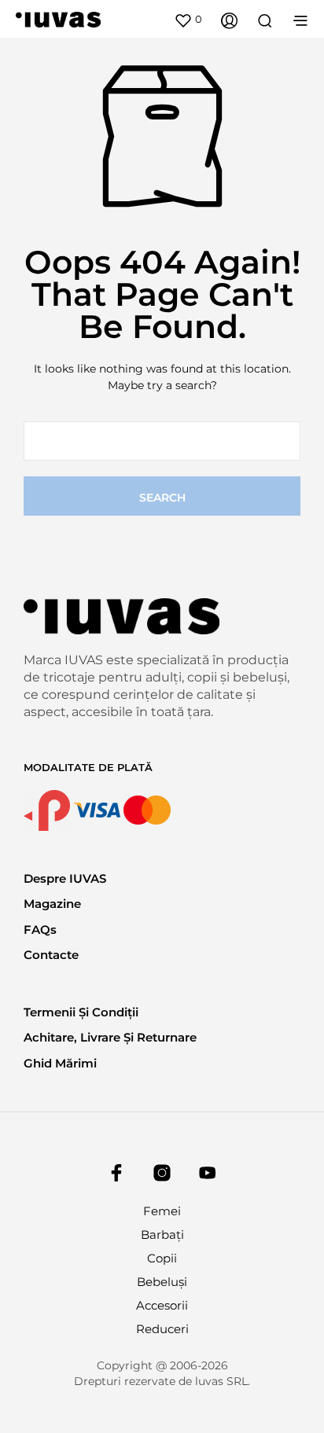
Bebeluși (162, 1281)
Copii (162, 1258)
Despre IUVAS (65, 878)
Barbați (162, 1234)
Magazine (52, 903)
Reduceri (162, 1328)
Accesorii (162, 1305)
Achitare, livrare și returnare (110, 1037)
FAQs (40, 929)
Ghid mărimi (60, 1063)
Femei (162, 1210)
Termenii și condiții (81, 1012)
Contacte (51, 954)
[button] (188, 20)
